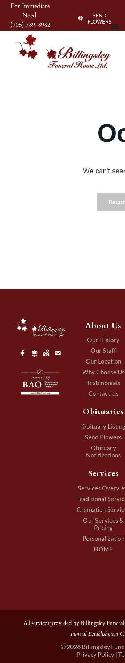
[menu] (115, 27)
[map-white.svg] (46, 357)
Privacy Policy (95, 654)
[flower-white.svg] (34, 357)
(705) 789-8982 (30, 24)
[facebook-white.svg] (22, 357)
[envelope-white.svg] (57, 357)
